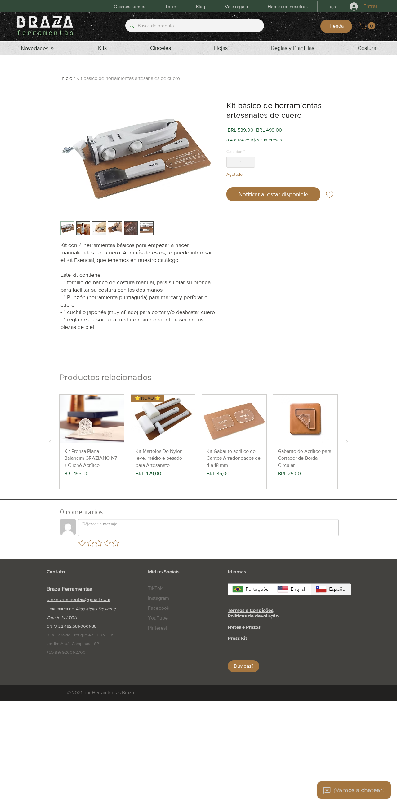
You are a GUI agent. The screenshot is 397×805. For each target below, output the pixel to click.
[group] (198, 441)
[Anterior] (50, 441)
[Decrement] (231, 162)
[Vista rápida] (92, 419)
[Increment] (250, 162)
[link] (368, 25)
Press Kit (237, 638)
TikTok (155, 588)
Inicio (66, 78)
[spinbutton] (241, 162)
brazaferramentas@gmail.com (78, 599)
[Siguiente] (346, 441)
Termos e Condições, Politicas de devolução (253, 613)
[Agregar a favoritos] (330, 194)
